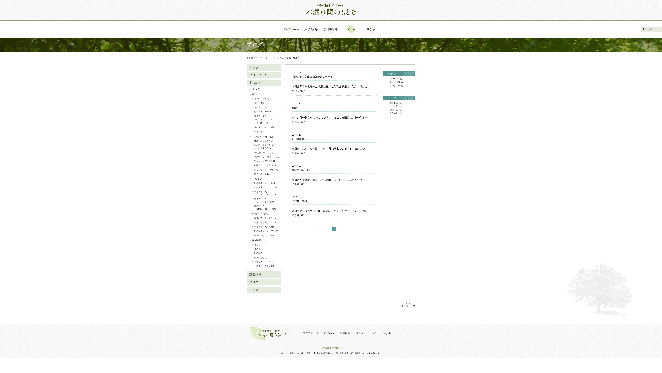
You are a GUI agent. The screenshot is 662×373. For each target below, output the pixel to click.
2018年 (394, 106)
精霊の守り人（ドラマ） (265, 218)
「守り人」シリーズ (263, 261)
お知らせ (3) (397, 85)
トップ (254, 67)
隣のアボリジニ (261, 173)
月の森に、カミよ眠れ (264, 127)
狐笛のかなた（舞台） (264, 235)
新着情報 (255, 274)
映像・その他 (260, 213)
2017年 (394, 110)
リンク (254, 289)
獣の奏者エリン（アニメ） (266, 230)
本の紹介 (255, 82)
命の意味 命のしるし (263, 152)
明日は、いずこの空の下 (265, 160)
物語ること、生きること (265, 165)
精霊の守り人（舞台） (264, 226)
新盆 (294, 108)
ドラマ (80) (396, 78)
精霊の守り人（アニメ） (265, 222)
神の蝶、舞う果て (262, 98)
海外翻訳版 (258, 240)
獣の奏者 (258, 252)
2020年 (394, 103)
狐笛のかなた (260, 115)
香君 (256, 244)
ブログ (254, 282)
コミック (257, 178)
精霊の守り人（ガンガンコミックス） (265, 193)
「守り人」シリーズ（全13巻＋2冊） (263, 121)
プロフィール (258, 75)
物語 (254, 94)
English (648, 29)
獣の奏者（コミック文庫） (266, 187)
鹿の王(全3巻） (261, 107)
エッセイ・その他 (262, 136)
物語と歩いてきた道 (263, 140)
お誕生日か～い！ (302, 170)
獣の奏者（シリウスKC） (266, 182)
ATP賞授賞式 (299, 139)
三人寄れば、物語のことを (266, 156)
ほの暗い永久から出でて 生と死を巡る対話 (266, 146)
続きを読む (298, 90)
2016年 (394, 113)
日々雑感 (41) (398, 82)
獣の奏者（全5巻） (263, 111)
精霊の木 (258, 131)
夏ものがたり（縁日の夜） (266, 169)
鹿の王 (257, 248)
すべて (256, 89)
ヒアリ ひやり (301, 201)
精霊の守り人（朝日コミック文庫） (264, 200)
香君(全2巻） (260, 102)
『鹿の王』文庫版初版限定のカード (312, 77)
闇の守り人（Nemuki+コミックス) (265, 207)
